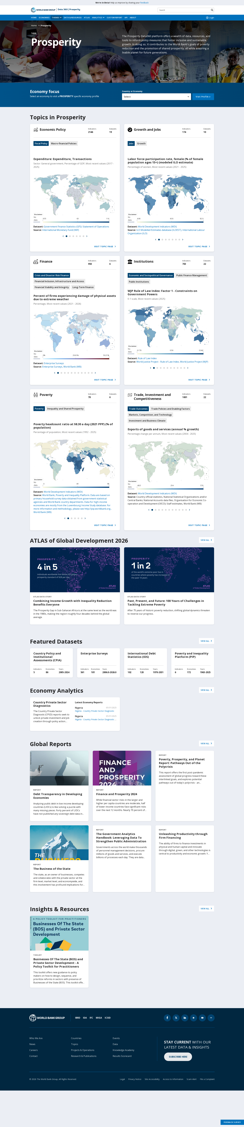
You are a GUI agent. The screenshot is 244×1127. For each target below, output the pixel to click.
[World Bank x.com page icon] (176, 1018)
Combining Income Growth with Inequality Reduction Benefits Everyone (72, 602)
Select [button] (127, 96)
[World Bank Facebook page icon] (167, 1018)
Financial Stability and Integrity (52, 287)
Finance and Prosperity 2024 (116, 794)
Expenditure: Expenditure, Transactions (62, 159)
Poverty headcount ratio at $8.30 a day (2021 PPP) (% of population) (73, 425)
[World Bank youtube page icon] (202, 1018)
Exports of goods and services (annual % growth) (163, 429)
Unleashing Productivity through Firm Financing (183, 835)
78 (89, 397)
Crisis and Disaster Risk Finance (52, 275)
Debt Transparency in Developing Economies (57, 796)
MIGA (99, 1017)
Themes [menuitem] (55, 17)
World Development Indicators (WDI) (157, 226)
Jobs (131, 143)
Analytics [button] (97, 17)
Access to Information (173, 1079)
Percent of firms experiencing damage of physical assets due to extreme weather (74, 297)
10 (204, 132)
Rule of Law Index (147, 358)
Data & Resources (73, 17)
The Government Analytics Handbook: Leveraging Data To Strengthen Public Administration (121, 837)
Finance (46, 261)
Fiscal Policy (41, 143)
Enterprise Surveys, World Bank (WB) (61, 366)
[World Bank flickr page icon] (211, 1018)
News (32, 1044)
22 (204, 263)
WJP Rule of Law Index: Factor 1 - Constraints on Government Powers (162, 292)
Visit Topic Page (104, 246)
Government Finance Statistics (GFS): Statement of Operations (76, 226)
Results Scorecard (122, 1056)
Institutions (143, 261)
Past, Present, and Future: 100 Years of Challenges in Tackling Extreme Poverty (166, 602)
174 (184, 132)
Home (34, 17)
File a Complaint (207, 1079)
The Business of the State (51, 869)
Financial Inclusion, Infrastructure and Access (59, 281)
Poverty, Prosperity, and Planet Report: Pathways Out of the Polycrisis (182, 763)
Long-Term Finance (83, 287)
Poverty (46, 394)
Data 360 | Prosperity (69, 9)
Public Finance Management (191, 275)
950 (90, 263)
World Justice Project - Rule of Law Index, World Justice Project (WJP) (172, 361)
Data (115, 1044)
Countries (76, 1038)
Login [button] (211, 17)
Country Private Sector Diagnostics (50, 704)
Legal (122, 1079)
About (133, 17)
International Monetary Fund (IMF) (60, 230)
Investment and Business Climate (147, 420)
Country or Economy (132, 91)
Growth (141, 143)
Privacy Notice (134, 1079)
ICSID (108, 1017)
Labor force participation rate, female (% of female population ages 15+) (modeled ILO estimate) (165, 160)
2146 (90, 132)
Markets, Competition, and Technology (150, 414)
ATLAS (87, 17)
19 (110, 132)
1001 (184, 397)
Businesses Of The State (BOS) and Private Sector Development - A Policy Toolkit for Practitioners (58, 962)
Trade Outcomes (138, 408)
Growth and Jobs (147, 129)
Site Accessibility (152, 1079)
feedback (144, 2)
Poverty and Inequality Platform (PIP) (191, 655)
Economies (44, 17)
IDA (85, 1017)
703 (184, 263)
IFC (91, 1017)
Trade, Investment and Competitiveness (152, 396)
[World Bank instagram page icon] (193, 1018)
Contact (33, 1056)
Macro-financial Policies (64, 143)
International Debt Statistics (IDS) (142, 655)
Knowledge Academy (123, 1050)
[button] (63, 236)
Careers (33, 1050)
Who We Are (36, 1038)
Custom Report (114, 17)
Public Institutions (139, 281)
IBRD (77, 1017)
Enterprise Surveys (54, 363)
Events (116, 1038)
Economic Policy (53, 129)
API (126, 17)
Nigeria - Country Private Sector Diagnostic (94, 711)
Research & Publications (83, 1056)
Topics (74, 1044)
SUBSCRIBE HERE (178, 1056)
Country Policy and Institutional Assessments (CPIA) (47, 656)
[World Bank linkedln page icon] (184, 1018)
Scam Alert (192, 1079)
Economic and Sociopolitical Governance (151, 275)
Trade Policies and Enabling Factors (170, 408)
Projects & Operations (82, 1050)
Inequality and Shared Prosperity (65, 408)
